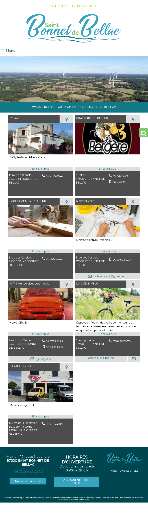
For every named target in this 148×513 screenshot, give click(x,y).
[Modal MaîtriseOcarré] (107, 236)
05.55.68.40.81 (54, 424)
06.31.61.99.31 (120, 182)
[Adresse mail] (133, 358)
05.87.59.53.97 (54, 341)
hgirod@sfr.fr (42, 359)
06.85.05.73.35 (54, 258)
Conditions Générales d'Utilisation (74, 500)
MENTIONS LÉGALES (124, 470)
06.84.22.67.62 (54, 347)
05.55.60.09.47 (54, 176)
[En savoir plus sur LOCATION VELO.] (107, 334)
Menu (10, 51)
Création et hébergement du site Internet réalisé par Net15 (75, 497)
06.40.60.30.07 (121, 259)
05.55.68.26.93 (120, 176)
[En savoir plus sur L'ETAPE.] (40, 169)
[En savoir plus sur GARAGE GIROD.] (40, 417)
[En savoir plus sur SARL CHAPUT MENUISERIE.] (40, 251)
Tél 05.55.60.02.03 (28, 471)
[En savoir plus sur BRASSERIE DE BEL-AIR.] (107, 169)
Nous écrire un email (28, 481)
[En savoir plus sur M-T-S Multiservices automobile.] (40, 334)
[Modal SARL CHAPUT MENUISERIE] (40, 236)
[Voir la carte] (66, 119)
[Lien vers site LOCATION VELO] (107, 318)
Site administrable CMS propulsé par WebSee (123, 497)
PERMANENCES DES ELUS (77, 481)
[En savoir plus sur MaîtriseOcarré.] (107, 251)
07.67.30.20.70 (121, 341)
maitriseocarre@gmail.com (109, 276)
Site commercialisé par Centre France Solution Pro (26, 497)
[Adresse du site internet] (101, 358)
